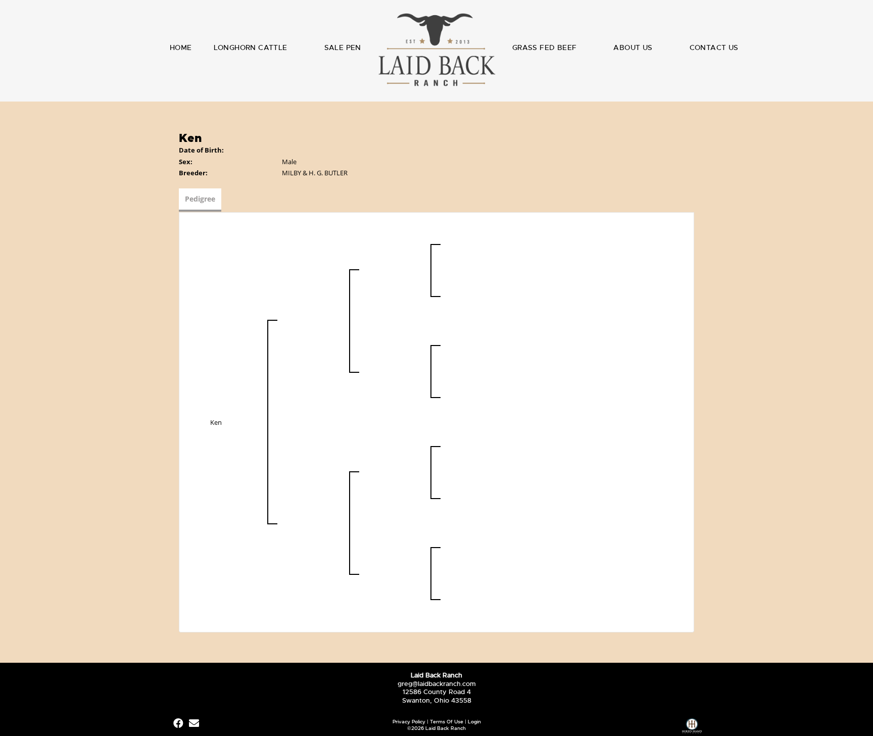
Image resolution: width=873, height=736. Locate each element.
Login (474, 721)
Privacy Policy (409, 721)
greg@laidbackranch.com (437, 683)
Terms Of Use (446, 721)
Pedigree (200, 199)
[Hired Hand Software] (692, 727)
